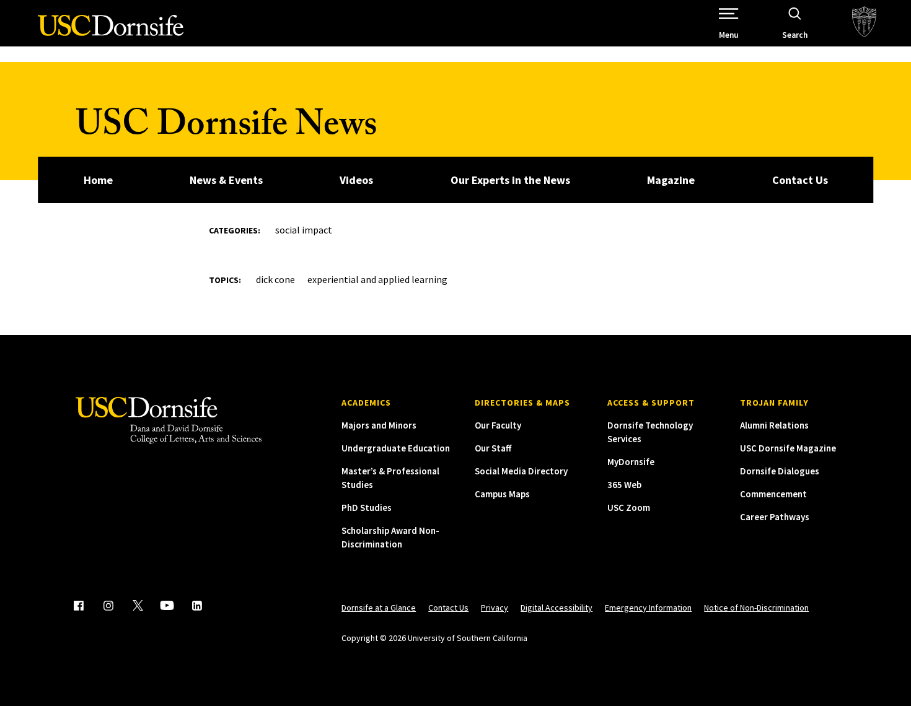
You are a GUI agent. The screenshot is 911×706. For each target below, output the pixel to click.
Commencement (773, 494)
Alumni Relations (774, 425)
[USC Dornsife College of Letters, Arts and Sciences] (110, 32)
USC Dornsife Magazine (788, 448)
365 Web (624, 484)
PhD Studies (366, 507)
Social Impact (303, 230)
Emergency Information (648, 607)
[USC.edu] (864, 23)
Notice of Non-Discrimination (756, 607)
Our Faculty (498, 425)
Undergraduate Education (395, 448)
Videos (356, 180)
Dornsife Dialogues (779, 471)
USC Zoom (628, 507)
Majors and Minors (378, 425)
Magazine (671, 180)
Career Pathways (774, 517)
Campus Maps (502, 494)
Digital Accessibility (556, 607)
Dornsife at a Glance (378, 607)
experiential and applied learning (377, 279)
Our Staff (493, 448)
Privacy (494, 607)
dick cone (275, 279)
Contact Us (800, 180)
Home (98, 180)
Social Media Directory (521, 471)
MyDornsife (630, 462)
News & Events (226, 180)
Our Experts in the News (510, 180)
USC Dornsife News (226, 128)
